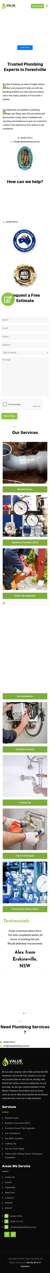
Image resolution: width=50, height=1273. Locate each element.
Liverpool (9, 1197)
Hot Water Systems (14, 1138)
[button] (21, 1013)
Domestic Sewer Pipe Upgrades (20, 1128)
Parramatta (10, 1187)
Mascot (8, 1208)
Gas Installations (13, 1133)
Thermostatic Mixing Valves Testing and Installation (23, 1156)
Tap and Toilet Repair (14, 1148)
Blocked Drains (12, 1118)
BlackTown (10, 1192)
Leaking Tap (10, 1143)
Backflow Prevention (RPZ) (17, 1123)
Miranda (8, 1203)
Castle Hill (10, 1177)
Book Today (37, 6)
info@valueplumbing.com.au (23, 1227)
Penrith (8, 1182)
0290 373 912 (16, 1221)
